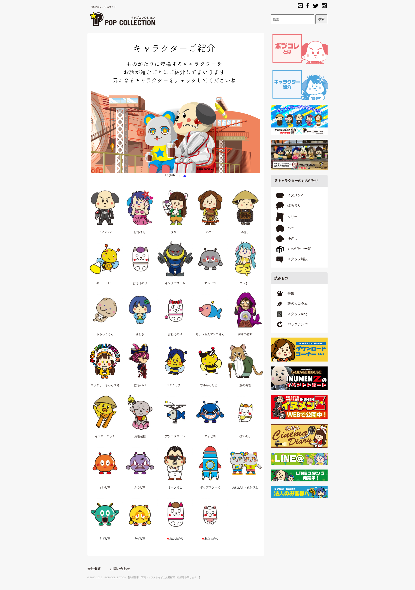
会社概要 (94, 569)
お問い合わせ (120, 569)
